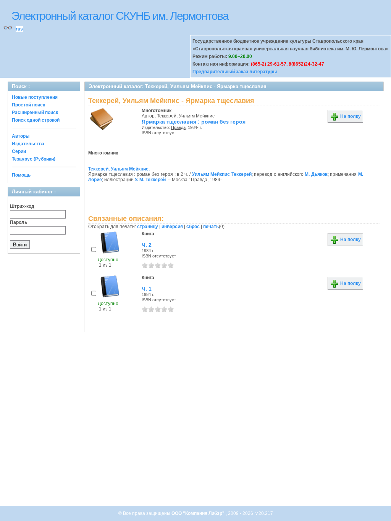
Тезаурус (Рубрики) (33, 159)
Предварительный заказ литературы (234, 71)
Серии (19, 151)
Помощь (21, 175)
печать (211, 226)
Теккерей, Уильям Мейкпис (186, 116)
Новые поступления (35, 97)
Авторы (20, 136)
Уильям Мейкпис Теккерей (222, 174)
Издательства (28, 143)
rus (19, 29)
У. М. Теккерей (150, 179)
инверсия (172, 226)
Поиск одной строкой (36, 120)
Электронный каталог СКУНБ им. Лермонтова (119, 16)
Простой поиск (28, 105)
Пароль (18, 222)
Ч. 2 (147, 245)
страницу (147, 226)
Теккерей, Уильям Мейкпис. (119, 169)
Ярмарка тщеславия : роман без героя (194, 122)
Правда (178, 127)
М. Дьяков (316, 174)
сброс (193, 226)
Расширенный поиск (35, 112)
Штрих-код (22, 206)
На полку (350, 116)
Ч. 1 (147, 289)
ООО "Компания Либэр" (198, 513)
